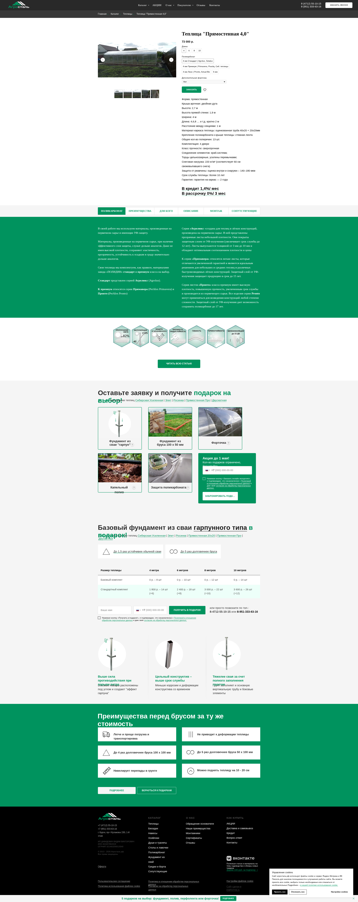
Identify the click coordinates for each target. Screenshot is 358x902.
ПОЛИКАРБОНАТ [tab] (112, 211)
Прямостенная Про (198, 400)
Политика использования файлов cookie (119, 886)
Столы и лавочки (158, 847)
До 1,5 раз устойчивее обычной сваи (137, 551)
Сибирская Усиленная (149, 400)
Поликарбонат (156, 852)
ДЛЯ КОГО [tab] (166, 211)
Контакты (214, 5)
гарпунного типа (220, 527)
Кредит (231, 833)
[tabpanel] (179, 267)
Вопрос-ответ (234, 837)
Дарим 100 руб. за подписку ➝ (242, 870)
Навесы (152, 833)
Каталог (142, 5)
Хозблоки (153, 838)
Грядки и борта (157, 866)
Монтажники (193, 833)
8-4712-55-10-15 (220, 611)
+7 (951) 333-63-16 (107, 829)
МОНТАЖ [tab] (216, 211)
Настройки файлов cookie (240, 881)
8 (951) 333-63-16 (311, 6)
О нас (169, 5)
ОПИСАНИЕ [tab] (190, 211)
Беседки (153, 828)
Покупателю (184, 5)
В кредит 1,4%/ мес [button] (200, 188)
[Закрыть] (353, 898)
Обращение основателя (200, 823)
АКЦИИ (156, 5)
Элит (168, 400)
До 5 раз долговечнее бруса (199, 551)
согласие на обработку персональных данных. (229, 487)
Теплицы (127, 14)
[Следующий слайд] (171, 60)
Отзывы (201, 5)
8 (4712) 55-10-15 (311, 3)
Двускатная (219, 400)
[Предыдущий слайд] (103, 60)
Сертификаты (194, 838)
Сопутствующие (157, 871)
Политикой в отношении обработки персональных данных (229, 482)
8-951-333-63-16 (247, 611)
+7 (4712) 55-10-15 (107, 825)
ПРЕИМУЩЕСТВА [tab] (140, 211)
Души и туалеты (157, 842)
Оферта (102, 866)
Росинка (178, 400)
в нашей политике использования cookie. (319, 885)
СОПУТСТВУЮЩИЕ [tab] (244, 211)
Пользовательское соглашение (114, 881)
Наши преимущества (198, 828)
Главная (102, 14)
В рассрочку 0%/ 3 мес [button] (204, 193)
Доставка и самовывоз (240, 828)
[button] (338, 5)
